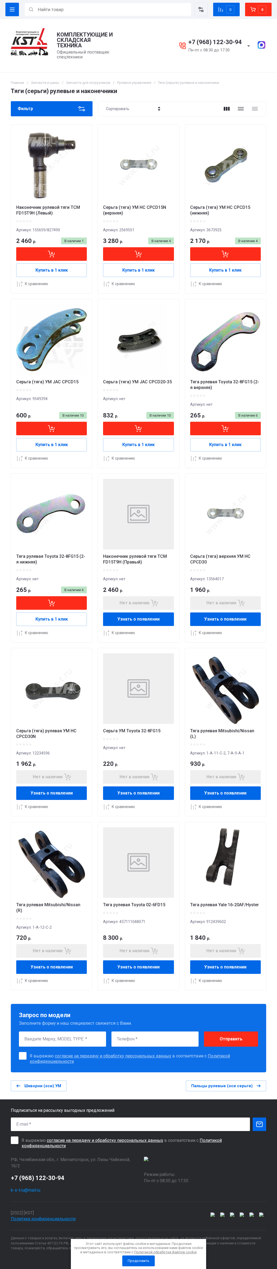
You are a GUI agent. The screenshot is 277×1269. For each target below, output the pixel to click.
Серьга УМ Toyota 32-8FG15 (131, 730)
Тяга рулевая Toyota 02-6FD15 (134, 904)
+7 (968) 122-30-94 (215, 42)
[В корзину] (51, 254)
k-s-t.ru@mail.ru (25, 1190)
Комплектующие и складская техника (85, 40)
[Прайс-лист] (255, 109)
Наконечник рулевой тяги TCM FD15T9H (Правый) (135, 559)
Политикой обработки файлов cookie (165, 1252)
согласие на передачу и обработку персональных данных (113, 1056)
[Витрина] (227, 109)
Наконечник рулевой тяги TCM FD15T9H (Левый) (48, 210)
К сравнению (36, 284)
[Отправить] (259, 1124)
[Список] (241, 109)
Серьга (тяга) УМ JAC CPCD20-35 (137, 381)
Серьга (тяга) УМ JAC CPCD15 (47, 381)
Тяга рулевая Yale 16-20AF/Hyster (224, 904)
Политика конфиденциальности (43, 1218)
